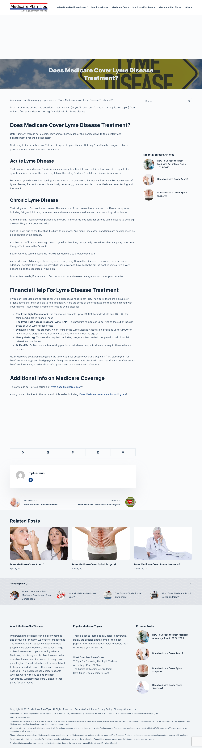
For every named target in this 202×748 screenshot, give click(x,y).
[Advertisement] (101, 37)
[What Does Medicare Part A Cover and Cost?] (154, 595)
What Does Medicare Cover (88, 657)
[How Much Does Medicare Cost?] (61, 595)
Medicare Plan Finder (170, 7)
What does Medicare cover (65, 386)
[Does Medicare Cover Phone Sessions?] (163, 543)
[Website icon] (31, 480)
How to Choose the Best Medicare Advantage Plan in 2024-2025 (171, 164)
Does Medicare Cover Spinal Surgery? (94, 564)
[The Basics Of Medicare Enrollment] (107, 595)
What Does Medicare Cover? (72, 7)
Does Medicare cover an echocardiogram (102, 394)
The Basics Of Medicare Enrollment (128, 595)
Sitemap (118, 709)
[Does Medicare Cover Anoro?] (148, 179)
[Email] (122, 452)
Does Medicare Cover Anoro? (172, 179)
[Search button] (189, 101)
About (188, 7)
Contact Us (130, 709)
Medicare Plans (99, 7)
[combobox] (164, 101)
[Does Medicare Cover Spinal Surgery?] (148, 195)
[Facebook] (22, 452)
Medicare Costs (120, 7)
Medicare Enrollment (143, 7)
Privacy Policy (104, 709)
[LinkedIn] (97, 452)
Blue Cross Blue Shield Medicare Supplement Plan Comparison (36, 595)
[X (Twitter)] (47, 452)
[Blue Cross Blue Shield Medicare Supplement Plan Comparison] (14, 595)
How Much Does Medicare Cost (91, 672)
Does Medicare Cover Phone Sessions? (157, 564)
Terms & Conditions (85, 709)
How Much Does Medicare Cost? (82, 595)
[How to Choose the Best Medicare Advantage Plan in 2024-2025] (148, 164)
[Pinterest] (72, 452)
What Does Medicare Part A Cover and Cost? (177, 595)
